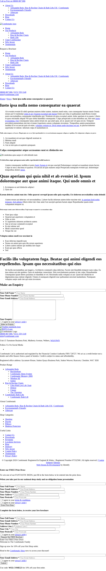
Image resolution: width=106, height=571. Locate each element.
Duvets (8, 421)
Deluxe (13, 388)
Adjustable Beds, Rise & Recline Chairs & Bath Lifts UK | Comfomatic (39, 8)
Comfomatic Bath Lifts (14, 395)
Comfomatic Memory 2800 (21, 376)
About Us (9, 5)
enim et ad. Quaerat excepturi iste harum (40, 114)
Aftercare (14, 12)
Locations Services (13, 442)
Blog (7, 17)
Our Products (10, 30)
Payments (9, 440)
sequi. (22, 170)
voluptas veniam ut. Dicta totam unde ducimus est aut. (57, 125)
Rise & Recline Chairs (19, 35)
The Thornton (16, 392)
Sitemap (56, 462)
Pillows (8, 424)
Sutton (13, 381)
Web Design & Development (48, 465)
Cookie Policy (11, 451)
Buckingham (15, 371)
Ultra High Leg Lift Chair (20, 385)
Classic (13, 390)
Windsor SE (15, 378)
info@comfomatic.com (9, 94)
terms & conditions (22, 500)
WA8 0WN (55, 340)
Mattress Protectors (13, 426)
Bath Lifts (14, 37)
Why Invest (10, 42)
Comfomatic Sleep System (21, 374)
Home (7, 28)
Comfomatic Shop (17, 551)
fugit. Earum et (41, 165)
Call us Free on (12, 1)
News (9, 99)
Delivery (8, 446)
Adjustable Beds (17, 33)
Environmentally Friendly (20, 10)
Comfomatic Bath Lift (19, 397)
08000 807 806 (6, 92)
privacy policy (21, 322)
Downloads (10, 15)
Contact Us (9, 19)
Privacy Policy (11, 456)
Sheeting (8, 419)
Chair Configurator (13, 40)
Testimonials (10, 44)
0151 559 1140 (20, 92)
